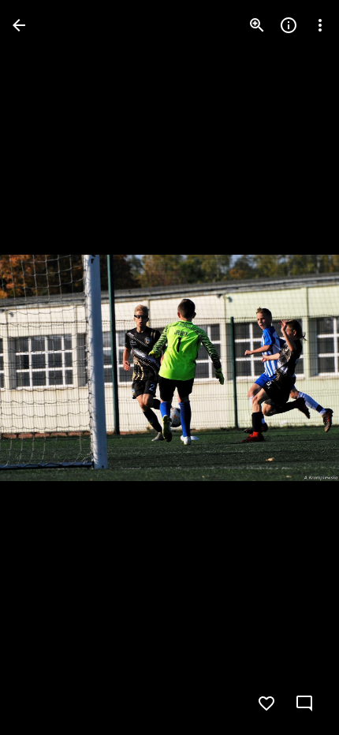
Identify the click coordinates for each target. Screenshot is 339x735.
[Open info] (288, 25)
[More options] (320, 25)
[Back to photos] (19, 25)
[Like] (266, 703)
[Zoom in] (257, 25)
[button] (44, 367)
